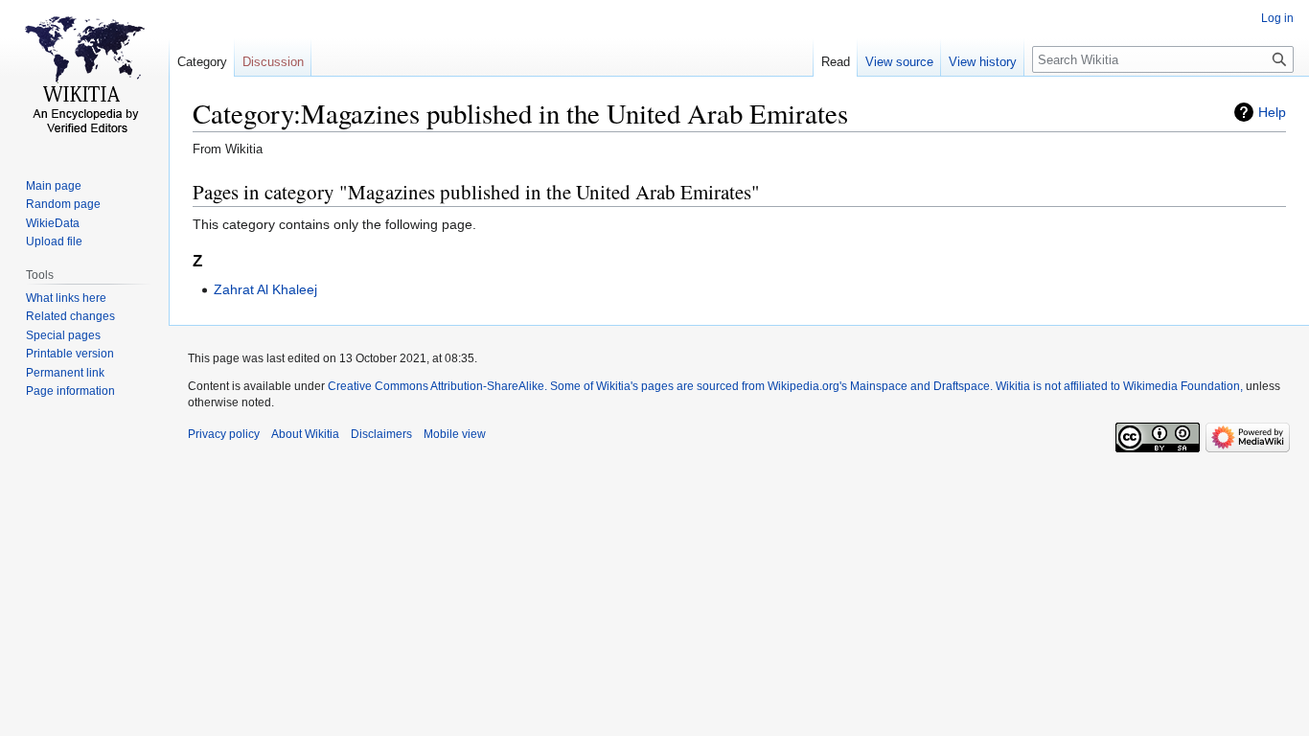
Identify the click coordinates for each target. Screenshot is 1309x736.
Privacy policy (224, 434)
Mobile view (455, 434)
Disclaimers (381, 434)
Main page (53, 186)
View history (983, 62)
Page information (70, 391)
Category (202, 62)
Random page (63, 204)
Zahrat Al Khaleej (265, 289)
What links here (66, 298)
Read (835, 62)
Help (1272, 112)
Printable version (70, 353)
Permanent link (65, 373)
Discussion (273, 62)
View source (899, 62)
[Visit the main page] (84, 76)
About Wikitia (305, 434)
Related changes (70, 316)
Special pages (63, 335)
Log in (1277, 18)
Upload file (54, 241)
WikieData (53, 223)
